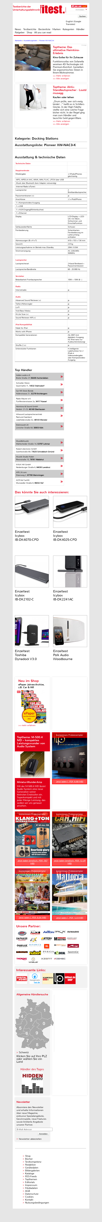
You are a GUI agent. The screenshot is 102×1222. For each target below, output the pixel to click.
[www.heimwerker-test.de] (47, 986)
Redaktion (30, 1164)
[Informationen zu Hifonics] (35, 946)
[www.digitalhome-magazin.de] (21, 986)
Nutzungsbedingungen (37, 1202)
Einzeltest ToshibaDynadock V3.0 (26, 655)
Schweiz (24, 1052)
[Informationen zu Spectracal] (73, 953)
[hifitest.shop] (70, 986)
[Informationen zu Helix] (22, 946)
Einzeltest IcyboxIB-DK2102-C (24, 595)
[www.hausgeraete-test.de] (34, 986)
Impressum (31, 1185)
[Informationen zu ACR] (22, 933)
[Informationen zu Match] (60, 946)
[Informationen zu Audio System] (35, 933)
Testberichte (29, 29)
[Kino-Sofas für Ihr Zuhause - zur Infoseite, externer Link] (34, 63)
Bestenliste (44, 29)
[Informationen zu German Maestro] (60, 940)
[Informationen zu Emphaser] (22, 940)
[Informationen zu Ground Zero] (71, 940)
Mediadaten (31, 1188)
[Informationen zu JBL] (46, 946)
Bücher (29, 1158)
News (18, 29)
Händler (80, 29)
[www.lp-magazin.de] (59, 986)
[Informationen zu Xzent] (46, 960)
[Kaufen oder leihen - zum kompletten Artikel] (34, 106)
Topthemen (31, 1179)
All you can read (42, 32)
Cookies (29, 1196)
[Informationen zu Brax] (60, 933)
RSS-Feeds (31, 1176)
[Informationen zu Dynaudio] (73, 933)
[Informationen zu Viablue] (33, 960)
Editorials (30, 1182)
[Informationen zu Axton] (48, 933)
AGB (27, 1191)
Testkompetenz (33, 1161)
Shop (29, 32)
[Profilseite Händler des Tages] (32, 1092)
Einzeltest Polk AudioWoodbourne (63, 655)
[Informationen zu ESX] (33, 940)
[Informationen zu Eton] (46, 940)
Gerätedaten (31, 1167)
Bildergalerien (32, 1170)
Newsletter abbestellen (30, 1139)
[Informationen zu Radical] (60, 953)
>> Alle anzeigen (61, 78)
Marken (56, 29)
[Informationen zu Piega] (48, 953)
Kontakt (29, 1199)
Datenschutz (31, 1193)
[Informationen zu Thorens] (22, 960)
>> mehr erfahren (26, 725)
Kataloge (29, 1173)
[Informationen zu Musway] (22, 953)
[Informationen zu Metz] (73, 946)
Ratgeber (20, 32)
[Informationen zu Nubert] (35, 953)
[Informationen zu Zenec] (60, 960)
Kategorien (68, 29)
